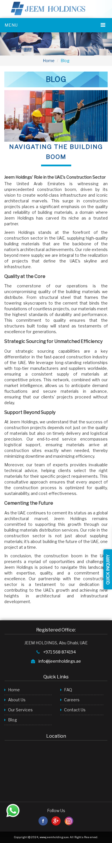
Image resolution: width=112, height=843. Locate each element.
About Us (16, 699)
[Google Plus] (56, 820)
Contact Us (74, 709)
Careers (71, 699)
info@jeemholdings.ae (59, 661)
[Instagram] (69, 820)
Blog (12, 719)
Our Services (20, 709)
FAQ (67, 689)
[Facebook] (43, 820)
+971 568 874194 (59, 651)
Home (49, 60)
